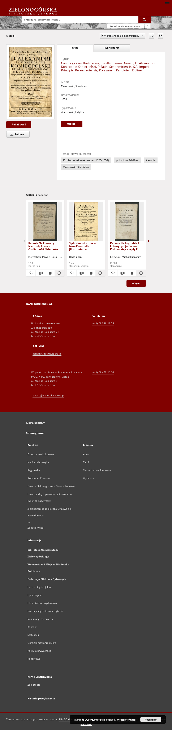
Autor (86, 454)
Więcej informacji (126, 719)
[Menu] (167, 3)
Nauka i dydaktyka (38, 462)
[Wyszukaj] (144, 19)
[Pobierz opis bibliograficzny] (40, 273)
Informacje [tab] (111, 48)
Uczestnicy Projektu (39, 587)
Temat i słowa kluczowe (97, 470)
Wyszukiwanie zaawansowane (125, 26)
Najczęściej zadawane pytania (45, 611)
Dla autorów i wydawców (42, 603)
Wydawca (88, 478)
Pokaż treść (19, 124)
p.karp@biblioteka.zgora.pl (48, 395)
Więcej (136, 283)
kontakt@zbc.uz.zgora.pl (47, 353)
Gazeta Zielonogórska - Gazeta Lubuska (51, 486)
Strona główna (35, 433)
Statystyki (33, 635)
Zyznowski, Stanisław (74, 86)
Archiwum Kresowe (38, 478)
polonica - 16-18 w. (127, 160)
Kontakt (31, 627)
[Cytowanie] (160, 36)
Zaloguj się (33, 684)
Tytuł (86, 462)
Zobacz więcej (35, 527)
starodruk (67, 112)
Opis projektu (35, 595)
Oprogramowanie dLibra (42, 643)
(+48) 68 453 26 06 (103, 372)
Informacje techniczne (40, 619)
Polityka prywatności (39, 651)
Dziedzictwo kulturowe (40, 454)
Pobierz (19, 134)
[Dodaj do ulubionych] (151, 36)
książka (79, 112)
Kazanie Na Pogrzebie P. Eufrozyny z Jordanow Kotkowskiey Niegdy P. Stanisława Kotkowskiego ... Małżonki (126, 246)
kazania (150, 160)
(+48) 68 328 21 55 (103, 323)
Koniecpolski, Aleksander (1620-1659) (86, 160)
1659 (64, 99)
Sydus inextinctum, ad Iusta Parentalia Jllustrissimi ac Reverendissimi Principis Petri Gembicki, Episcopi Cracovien (84, 246)
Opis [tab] (75, 48)
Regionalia (33, 470)
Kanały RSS (33, 658)
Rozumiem (151, 719)
